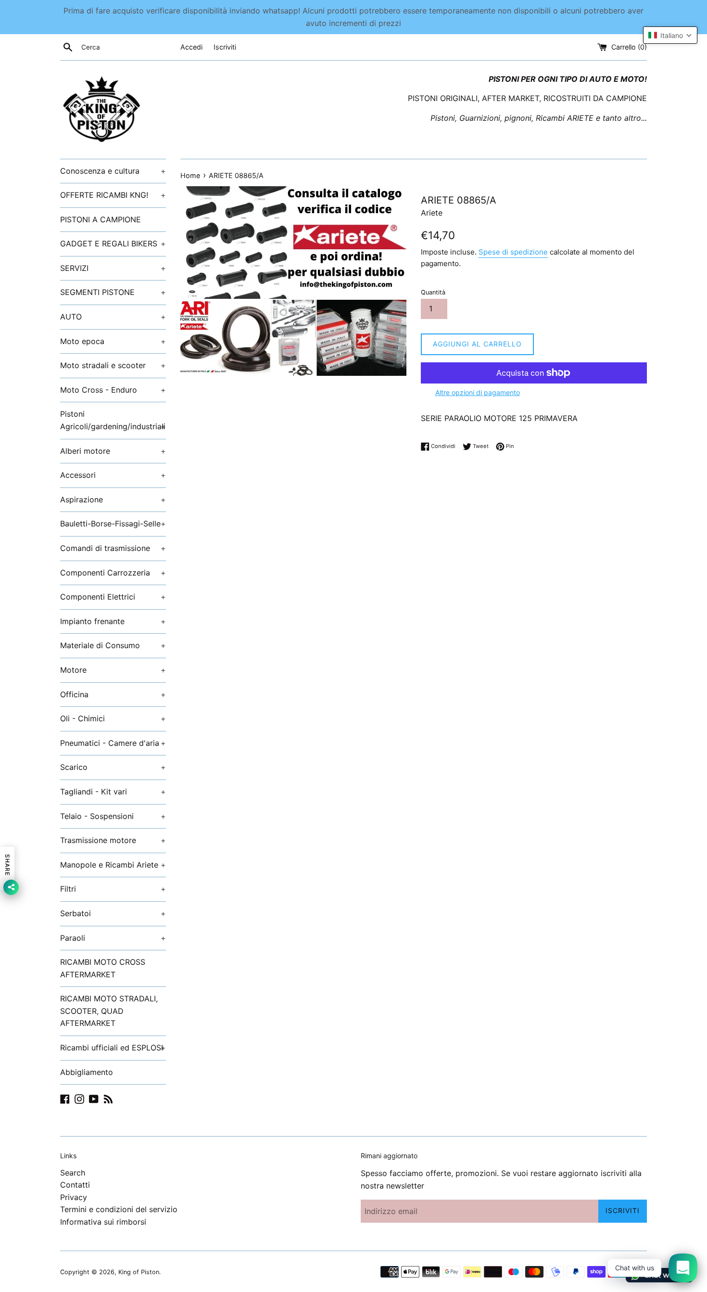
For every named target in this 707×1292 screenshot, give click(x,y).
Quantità (433, 292)
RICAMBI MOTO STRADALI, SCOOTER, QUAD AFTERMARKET (109, 1011)
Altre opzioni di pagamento (477, 392)
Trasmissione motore (113, 840)
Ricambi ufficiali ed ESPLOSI (113, 1047)
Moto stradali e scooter (113, 365)
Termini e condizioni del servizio (118, 1209)
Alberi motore (113, 451)
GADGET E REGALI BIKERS (113, 243)
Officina (113, 694)
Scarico (113, 767)
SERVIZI (113, 268)
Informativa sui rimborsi (103, 1222)
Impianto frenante (113, 621)
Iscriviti (225, 47)
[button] (670, 35)
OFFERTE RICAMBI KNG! (113, 195)
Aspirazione (113, 499)
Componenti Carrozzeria (113, 572)
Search (72, 1172)
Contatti (75, 1185)
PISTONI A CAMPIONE (100, 219)
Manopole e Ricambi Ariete (113, 865)
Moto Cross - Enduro (113, 390)
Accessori (113, 475)
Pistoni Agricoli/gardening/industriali (113, 420)
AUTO (113, 316)
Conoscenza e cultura (113, 171)
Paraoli (113, 938)
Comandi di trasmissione (113, 548)
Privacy (73, 1197)
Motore (113, 670)
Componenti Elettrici (113, 596)
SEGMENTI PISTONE (113, 292)
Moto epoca (113, 341)
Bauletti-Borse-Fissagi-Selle (113, 523)
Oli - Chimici (113, 718)
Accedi (191, 47)
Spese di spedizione (513, 251)
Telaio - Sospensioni (113, 816)
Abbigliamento (86, 1072)
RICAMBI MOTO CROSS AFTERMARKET (102, 968)
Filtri (113, 889)
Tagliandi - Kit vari (113, 791)
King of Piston (138, 1272)
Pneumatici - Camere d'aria (113, 743)
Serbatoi (113, 913)
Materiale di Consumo (113, 645)
